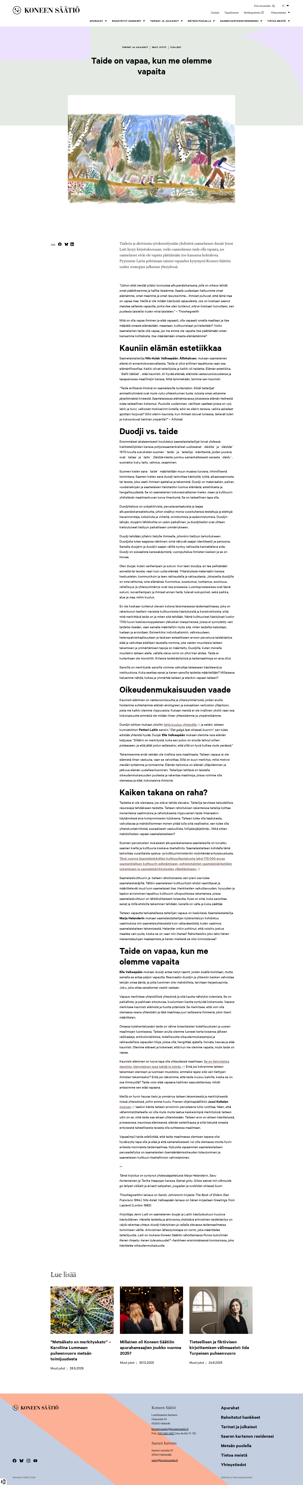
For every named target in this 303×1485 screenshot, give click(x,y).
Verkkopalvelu (255, 12)
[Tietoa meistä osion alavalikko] (288, 21)
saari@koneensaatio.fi (165, 1460)
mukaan (126, 1106)
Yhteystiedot (278, 12)
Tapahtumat (231, 12)
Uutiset (215, 12)
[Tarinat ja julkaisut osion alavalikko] (181, 21)
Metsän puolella (199, 20)
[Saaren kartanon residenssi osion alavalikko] (261, 21)
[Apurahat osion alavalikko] (105, 21)
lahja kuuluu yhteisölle (181, 724)
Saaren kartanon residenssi (239, 20)
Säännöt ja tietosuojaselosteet (236, 1477)
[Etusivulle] (73, 11)
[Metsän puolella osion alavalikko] (214, 21)
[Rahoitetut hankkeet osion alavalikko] (144, 21)
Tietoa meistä (276, 20)
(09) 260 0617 (166, 1433)
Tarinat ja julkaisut (164, 20)
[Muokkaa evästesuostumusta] (3, 1481)
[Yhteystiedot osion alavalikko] (288, 12)
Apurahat (96, 20)
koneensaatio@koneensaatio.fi (170, 1429)
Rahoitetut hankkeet (126, 20)
